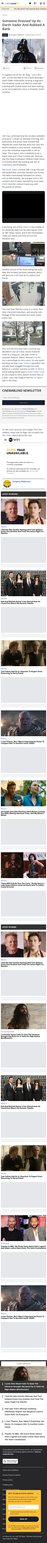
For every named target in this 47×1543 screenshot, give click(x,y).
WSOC (5, 184)
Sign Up (23, 1519)
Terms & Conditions (16, 1528)
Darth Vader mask (36, 371)
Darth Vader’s (24, 363)
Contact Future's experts (11, 1475)
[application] (23, 206)
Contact (5, 1514)
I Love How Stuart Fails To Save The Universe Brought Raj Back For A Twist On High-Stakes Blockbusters (24, 1387)
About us (6, 1499)
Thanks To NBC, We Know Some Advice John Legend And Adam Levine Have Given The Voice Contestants (25, 1437)
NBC (4, 136)
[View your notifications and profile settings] (30, 3)
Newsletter (40, 68)
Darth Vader (11, 169)
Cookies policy (8, 1485)
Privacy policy (7, 1480)
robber (26, 227)
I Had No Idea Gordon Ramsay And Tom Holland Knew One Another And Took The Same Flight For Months (24, 1399)
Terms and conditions (11, 1470)
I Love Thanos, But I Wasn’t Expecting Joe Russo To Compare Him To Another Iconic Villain (24, 1424)
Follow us (29, 68)
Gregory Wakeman (17, 35)
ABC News (7, 435)
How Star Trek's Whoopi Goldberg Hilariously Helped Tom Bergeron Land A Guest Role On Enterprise (24, 1412)
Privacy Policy (26, 1527)
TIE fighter (38, 377)
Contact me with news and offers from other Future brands (23, 1513)
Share (7, 68)
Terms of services (28, 409)
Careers (5, 1494)
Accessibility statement (11, 1490)
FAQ (4, 1504)
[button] (2, 3)
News (5, 35)
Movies (5, 15)
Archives (6, 1519)
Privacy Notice (31, 411)
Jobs (4, 1509)
